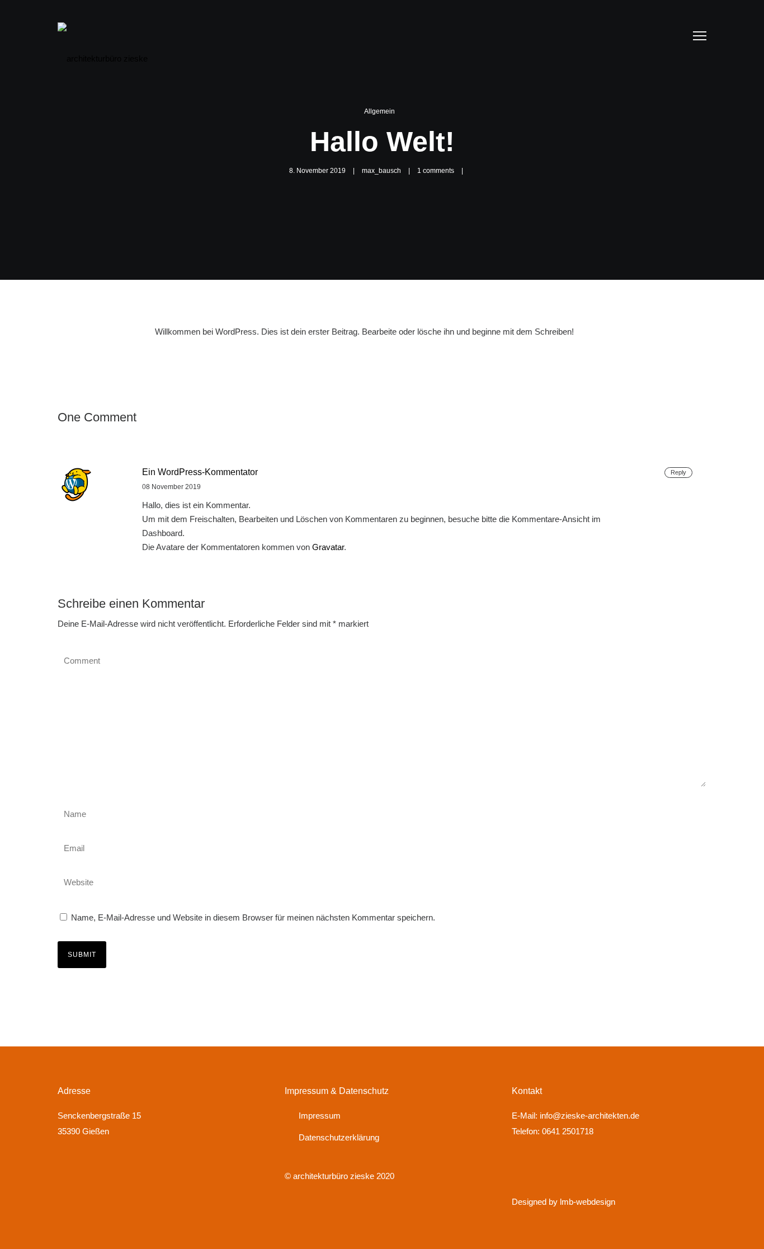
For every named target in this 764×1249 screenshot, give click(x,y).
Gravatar (328, 547)
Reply (678, 472)
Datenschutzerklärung (339, 1137)
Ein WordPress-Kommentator (200, 472)
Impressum (320, 1115)
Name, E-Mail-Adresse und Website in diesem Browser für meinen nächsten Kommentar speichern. (253, 917)
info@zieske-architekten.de (589, 1115)
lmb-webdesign (586, 1201)
